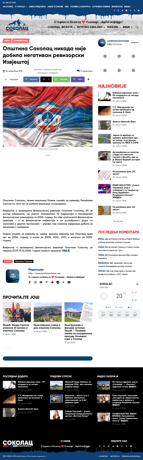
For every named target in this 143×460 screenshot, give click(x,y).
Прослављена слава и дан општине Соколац (47, 326)
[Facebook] (114, 10)
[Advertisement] (48, 176)
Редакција (36, 269)
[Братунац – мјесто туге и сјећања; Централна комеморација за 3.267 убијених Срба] (56, 399)
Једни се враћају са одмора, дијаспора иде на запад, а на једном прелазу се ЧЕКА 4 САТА (125, 139)
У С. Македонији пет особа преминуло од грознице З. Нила (123, 109)
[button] (137, 27)
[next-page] (9, 348)
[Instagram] (118, 10)
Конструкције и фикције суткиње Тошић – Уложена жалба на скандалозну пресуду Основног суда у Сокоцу (78, 331)
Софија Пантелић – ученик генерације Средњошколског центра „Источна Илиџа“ (79, 413)
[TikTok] (130, 10)
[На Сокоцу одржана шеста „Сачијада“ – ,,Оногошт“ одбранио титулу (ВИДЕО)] (103, 385)
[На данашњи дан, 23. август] (104, 175)
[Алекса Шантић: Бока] (104, 125)
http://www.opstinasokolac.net (44, 273)
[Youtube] (138, 10)
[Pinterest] (46, 282)
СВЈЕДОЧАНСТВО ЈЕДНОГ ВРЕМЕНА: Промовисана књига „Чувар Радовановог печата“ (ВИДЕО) (125, 417)
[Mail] (41, 282)
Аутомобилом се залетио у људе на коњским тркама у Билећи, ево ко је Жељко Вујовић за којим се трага (126, 157)
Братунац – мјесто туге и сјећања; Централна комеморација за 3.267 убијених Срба (77, 399)
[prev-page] (4, 348)
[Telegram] (126, 10)
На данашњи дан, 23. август (124, 172)
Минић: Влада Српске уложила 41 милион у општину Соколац (16, 327)
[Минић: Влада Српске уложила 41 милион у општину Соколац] (17, 312)
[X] (134, 10)
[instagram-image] (105, 56)
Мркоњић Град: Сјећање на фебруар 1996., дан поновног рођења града (78, 384)
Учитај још (118, 221)
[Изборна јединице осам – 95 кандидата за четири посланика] (104, 96)
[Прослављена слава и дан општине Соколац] (48, 312)
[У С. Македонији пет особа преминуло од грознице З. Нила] (104, 111)
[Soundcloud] (122, 10)
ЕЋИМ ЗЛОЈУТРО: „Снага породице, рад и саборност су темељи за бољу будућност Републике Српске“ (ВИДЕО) (126, 191)
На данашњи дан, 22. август (124, 208)
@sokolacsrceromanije (118, 41)
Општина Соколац (23, 261)
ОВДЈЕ (66, 251)
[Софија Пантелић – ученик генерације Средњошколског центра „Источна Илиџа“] (56, 414)
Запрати (134, 43)
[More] (88, 79)
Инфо (7, 41)
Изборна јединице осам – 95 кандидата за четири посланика (126, 95)
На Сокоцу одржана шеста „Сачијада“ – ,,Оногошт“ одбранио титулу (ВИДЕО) (125, 384)
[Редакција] (15, 276)
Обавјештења (21, 41)
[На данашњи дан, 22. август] (104, 210)
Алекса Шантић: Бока (124, 121)
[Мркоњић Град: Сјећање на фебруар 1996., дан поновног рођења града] (56, 385)
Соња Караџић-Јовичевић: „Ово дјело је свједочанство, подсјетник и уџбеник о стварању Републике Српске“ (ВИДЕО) (126, 400)
